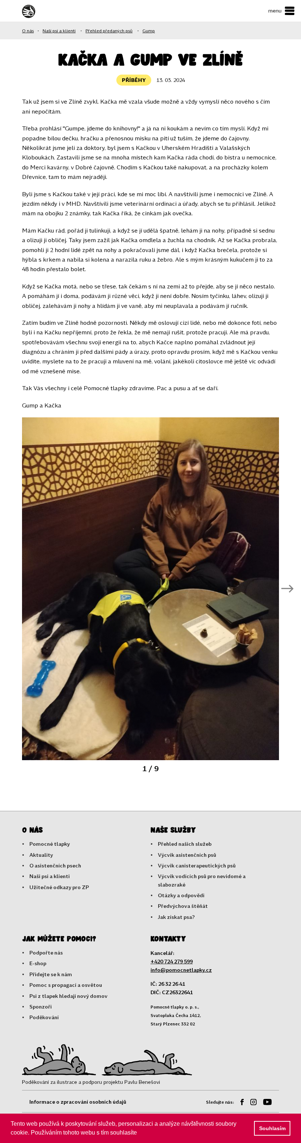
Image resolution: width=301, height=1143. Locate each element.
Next (287, 588)
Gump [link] (148, 30)
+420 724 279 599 (171, 961)
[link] (42, 11)
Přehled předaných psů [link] (109, 30)
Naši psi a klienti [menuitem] (49, 876)
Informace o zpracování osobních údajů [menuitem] (77, 1102)
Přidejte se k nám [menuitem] (50, 974)
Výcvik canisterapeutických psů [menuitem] (197, 865)
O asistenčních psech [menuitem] (55, 865)
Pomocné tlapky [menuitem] (49, 844)
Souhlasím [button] (272, 1128)
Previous (13, 588)
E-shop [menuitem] (37, 963)
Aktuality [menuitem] (41, 855)
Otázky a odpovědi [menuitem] (181, 895)
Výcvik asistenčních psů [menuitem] (187, 855)
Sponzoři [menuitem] (40, 1006)
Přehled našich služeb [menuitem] (184, 844)
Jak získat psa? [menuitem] (176, 917)
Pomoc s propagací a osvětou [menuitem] (65, 985)
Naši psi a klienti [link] (59, 30)
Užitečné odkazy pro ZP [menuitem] (59, 887)
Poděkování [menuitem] (44, 1017)
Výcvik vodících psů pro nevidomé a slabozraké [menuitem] (202, 880)
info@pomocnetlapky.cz (181, 970)
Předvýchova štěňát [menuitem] (183, 906)
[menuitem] (239, 1103)
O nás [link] (28, 30)
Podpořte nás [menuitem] (46, 952)
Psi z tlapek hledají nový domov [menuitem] (68, 996)
